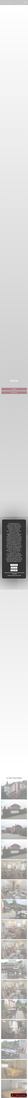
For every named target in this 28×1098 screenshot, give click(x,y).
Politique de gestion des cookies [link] (14, 575)
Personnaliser (14, 570)
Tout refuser (14, 567)
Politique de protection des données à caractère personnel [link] (14, 573)
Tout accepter (14, 565)
